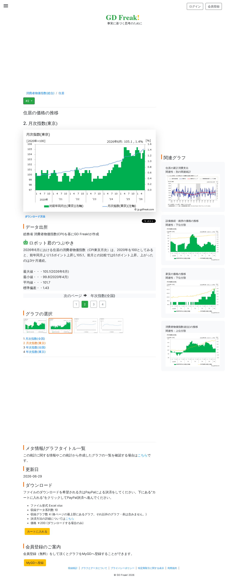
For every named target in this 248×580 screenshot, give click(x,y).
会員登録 (213, 6)
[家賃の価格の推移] (193, 296)
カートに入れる (37, 531)
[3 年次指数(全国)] (86, 325)
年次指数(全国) (36, 347)
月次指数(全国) (35, 338)
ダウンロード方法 (35, 216)
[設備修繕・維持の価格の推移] (193, 243)
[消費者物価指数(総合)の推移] (193, 349)
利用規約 (172, 568)
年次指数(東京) (36, 352)
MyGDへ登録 (35, 563)
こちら (142, 455)
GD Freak (122, 17)
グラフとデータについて (94, 568)
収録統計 (73, 568)
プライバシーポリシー (122, 568)
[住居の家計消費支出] (193, 190)
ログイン (195, 6)
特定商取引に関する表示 (151, 568)
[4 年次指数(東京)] (111, 325)
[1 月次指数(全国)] (35, 325)
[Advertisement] (124, 54)
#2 (28, 101)
